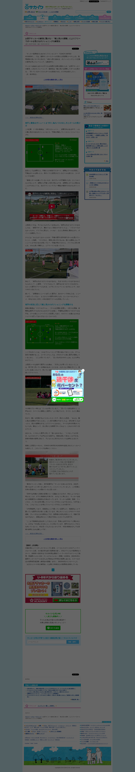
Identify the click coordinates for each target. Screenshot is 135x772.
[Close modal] (83, 370)
